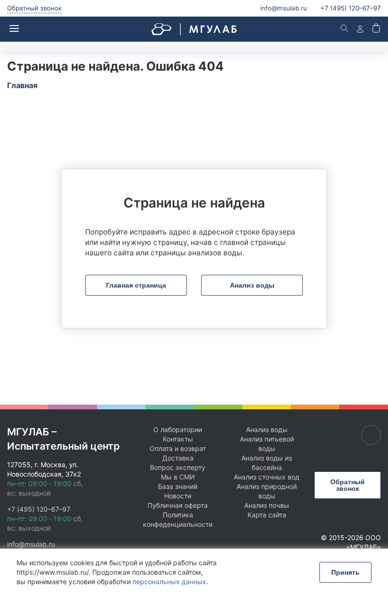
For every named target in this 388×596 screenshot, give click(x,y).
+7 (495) (350, 8)
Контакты (178, 439)
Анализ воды (252, 285)
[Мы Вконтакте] (371, 435)
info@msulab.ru (283, 8)
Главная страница (136, 285)
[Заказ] (376, 29)
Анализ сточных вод (267, 477)
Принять (345, 572)
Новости (177, 496)
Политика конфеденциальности (177, 519)
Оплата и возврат (178, 448)
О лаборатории (177, 429)
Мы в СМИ (178, 477)
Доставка (178, 458)
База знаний (177, 486)
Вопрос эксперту (177, 467)
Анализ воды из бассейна (266, 462)
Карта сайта (266, 515)
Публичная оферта (178, 505)
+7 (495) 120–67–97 (39, 509)
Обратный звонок (34, 8)
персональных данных (169, 582)
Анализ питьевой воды (267, 443)
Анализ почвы (266, 505)
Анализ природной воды (267, 491)
